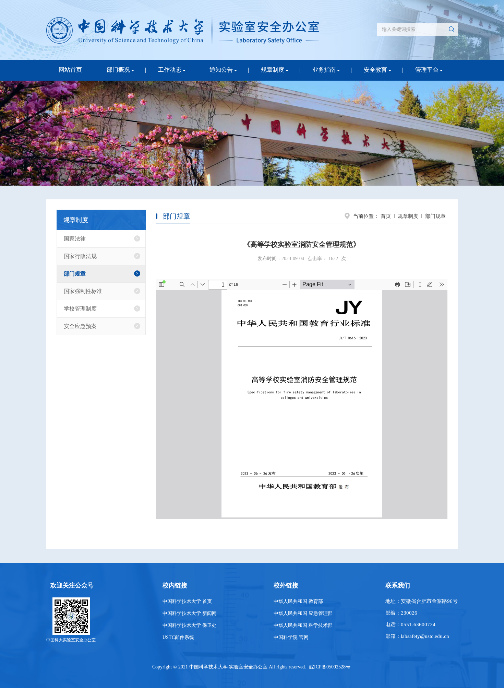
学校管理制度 (80, 309)
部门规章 (435, 216)
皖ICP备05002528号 (329, 666)
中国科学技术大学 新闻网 (190, 613)
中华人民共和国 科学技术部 (303, 625)
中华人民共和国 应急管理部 (303, 613)
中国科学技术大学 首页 (187, 601)
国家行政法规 (80, 256)
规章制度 (408, 216)
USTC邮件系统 (178, 637)
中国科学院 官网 (291, 637)
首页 (386, 216)
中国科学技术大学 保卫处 (190, 625)
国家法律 (75, 239)
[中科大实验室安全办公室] (182, 30)
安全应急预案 (80, 326)
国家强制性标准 (83, 291)
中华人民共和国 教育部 (298, 601)
